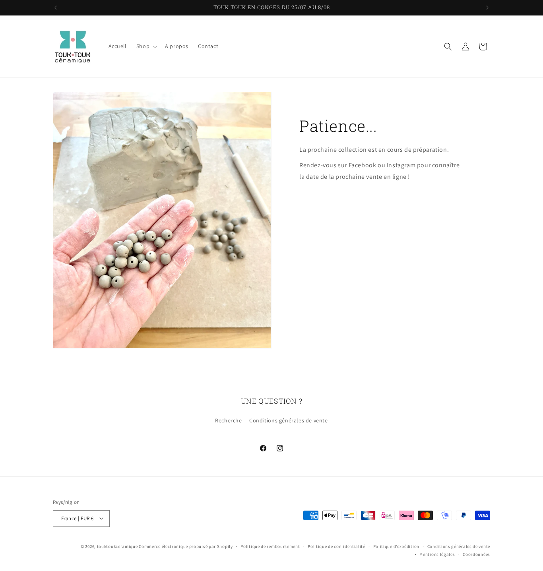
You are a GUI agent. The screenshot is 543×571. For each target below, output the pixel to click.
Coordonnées (476, 554)
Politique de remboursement (270, 546)
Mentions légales (437, 554)
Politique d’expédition (396, 546)
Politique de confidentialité (336, 546)
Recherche (228, 420)
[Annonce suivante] (487, 7)
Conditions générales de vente (288, 420)
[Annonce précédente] (55, 7)
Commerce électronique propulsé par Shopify (186, 546)
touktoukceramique (117, 546)
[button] (146, 46)
